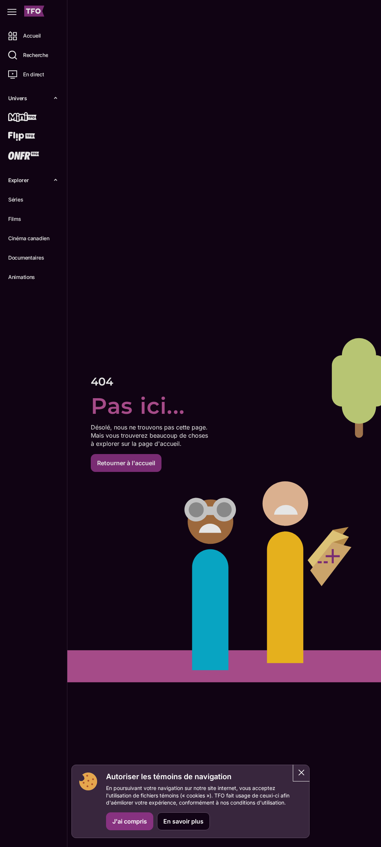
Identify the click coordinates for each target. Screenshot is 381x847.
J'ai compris (129, 821)
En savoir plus (183, 821)
